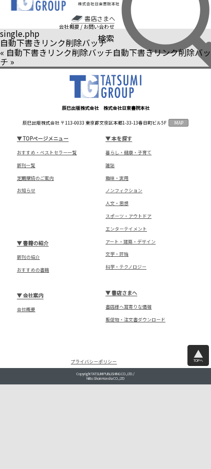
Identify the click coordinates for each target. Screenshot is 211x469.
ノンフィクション (124, 190)
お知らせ (26, 190)
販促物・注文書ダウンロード (135, 319)
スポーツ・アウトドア (129, 216)
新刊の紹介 (28, 257)
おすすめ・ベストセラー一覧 (47, 152)
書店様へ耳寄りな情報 (129, 307)
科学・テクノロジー (126, 267)
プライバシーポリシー (94, 361)
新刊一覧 (26, 165)
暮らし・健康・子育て (129, 152)
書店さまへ (100, 18)
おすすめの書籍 (33, 270)
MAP (178, 122)
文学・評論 (117, 254)
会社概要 (69, 27)
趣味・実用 (117, 178)
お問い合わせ (98, 27)
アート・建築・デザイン (131, 241)
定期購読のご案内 (35, 178)
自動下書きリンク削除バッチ (59, 52)
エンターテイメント (126, 229)
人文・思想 (117, 203)
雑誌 (110, 165)
